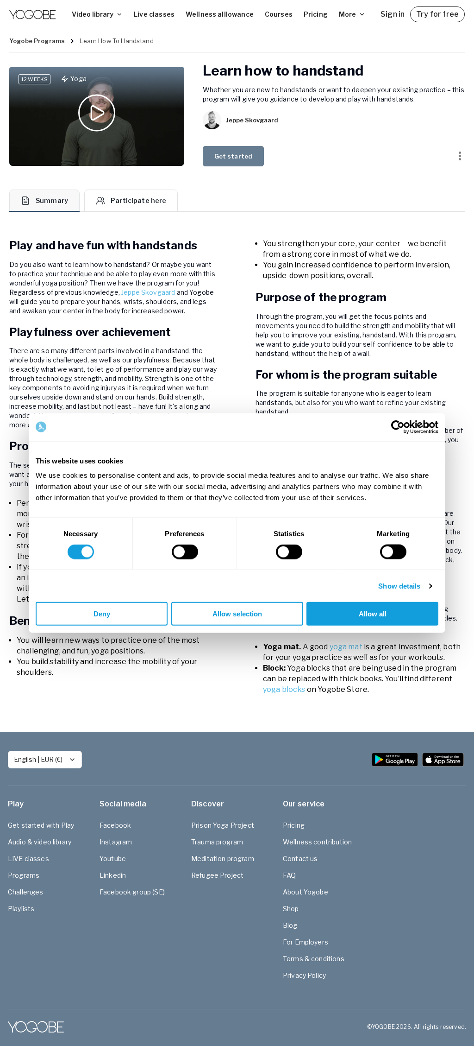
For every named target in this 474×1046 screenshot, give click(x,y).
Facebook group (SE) (132, 892)
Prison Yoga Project (222, 825)
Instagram (116, 842)
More (347, 14)
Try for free (437, 14)
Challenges (26, 892)
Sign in (392, 14)
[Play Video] (96, 116)
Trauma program (217, 842)
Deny (102, 614)
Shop (291, 909)
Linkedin (113, 875)
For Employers (305, 942)
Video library (92, 14)
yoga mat (346, 646)
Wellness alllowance (220, 14)
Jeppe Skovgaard (148, 292)
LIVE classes (28, 858)
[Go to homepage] (32, 14)
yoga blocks (284, 689)
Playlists (21, 909)
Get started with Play (41, 825)
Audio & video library (39, 842)
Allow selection (237, 614)
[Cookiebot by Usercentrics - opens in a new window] (397, 427)
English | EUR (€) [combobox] (38, 759)
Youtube (113, 858)
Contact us (300, 858)
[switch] (185, 551)
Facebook (115, 825)
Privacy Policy (304, 975)
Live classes (154, 14)
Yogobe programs (37, 40)
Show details (399, 586)
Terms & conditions (313, 959)
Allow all (373, 614)
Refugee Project (217, 875)
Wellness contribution (317, 842)
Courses (279, 14)
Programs (23, 875)
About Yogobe (305, 892)
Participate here (138, 200)
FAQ (289, 875)
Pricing (316, 14)
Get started (233, 156)
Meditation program (222, 858)
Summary (52, 200)
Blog (290, 925)
